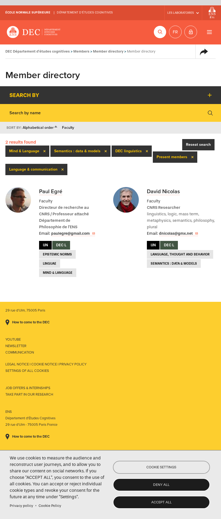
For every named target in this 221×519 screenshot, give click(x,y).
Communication (19, 352)
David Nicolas (163, 191)
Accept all (161, 502)
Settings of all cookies (27, 371)
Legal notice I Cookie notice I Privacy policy (46, 364)
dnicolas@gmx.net (176, 233)
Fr (175, 32)
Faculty (68, 127)
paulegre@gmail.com (70, 233)
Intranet (190, 32)
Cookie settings (161, 467)
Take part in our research (29, 394)
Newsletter (15, 346)
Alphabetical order (40, 127)
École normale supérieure (27, 12)
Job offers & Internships (27, 388)
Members (81, 51)
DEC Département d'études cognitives (34, 32)
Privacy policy (21, 505)
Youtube (13, 339)
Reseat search (198, 144)
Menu (209, 32)
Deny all (161, 484)
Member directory (108, 51)
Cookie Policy (50, 505)
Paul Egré (50, 191)
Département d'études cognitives (85, 12)
